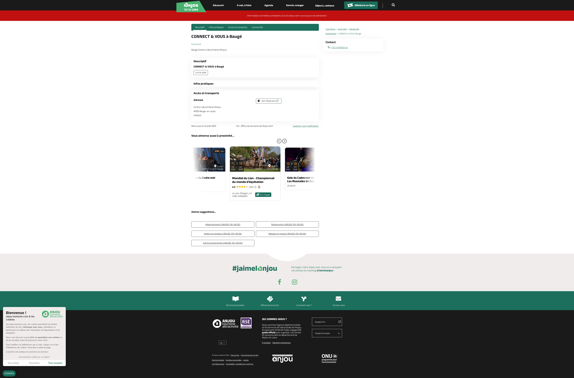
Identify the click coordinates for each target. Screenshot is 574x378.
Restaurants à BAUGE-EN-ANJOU (287, 224)
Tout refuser (13, 363)
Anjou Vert (342, 29)
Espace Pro (320, 322)
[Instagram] (294, 282)
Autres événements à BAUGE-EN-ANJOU (223, 243)
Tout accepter (55, 363)
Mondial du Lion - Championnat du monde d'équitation (253, 179)
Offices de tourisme (270, 305)
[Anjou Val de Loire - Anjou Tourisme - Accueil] (191, 6)
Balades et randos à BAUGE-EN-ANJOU (287, 233)
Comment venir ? (304, 305)
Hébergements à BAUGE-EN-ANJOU (222, 224)
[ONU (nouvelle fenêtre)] (329, 358)
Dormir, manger (295, 5)
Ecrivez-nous (339, 305)
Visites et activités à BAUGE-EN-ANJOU (223, 233)
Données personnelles (233, 360)
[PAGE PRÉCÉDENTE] (279, 141)
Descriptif (199, 27)
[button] (9, 373)
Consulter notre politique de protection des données (27, 352)
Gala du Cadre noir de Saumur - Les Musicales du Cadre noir (307, 179)
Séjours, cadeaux (324, 5)
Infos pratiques (216, 27)
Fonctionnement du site (249, 355)
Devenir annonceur (282, 342)
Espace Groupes (322, 333)
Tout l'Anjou (330, 29)
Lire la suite (200, 72)
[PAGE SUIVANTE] (284, 141)
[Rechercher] (394, 5)
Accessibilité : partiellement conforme (239, 364)
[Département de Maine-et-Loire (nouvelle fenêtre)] (282, 358)
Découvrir (218, 5)
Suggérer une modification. (306, 126)
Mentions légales (218, 360)
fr (221, 343)
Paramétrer (34, 363)
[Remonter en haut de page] (568, 372)
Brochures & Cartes (235, 305)
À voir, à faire (244, 5)
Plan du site (235, 355)
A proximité (257, 27)
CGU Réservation (218, 364)
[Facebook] (280, 282)
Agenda (268, 5)
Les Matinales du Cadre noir (197, 177)
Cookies (246, 360)
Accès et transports (237, 27)
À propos (266, 342)
